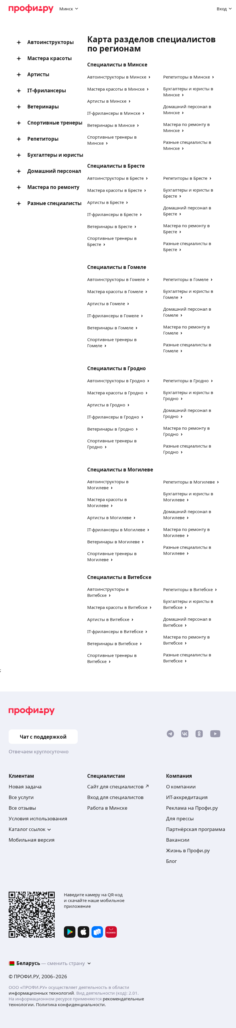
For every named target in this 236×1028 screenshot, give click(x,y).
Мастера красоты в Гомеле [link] (115, 291)
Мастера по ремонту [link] (48, 187)
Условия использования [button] (38, 818)
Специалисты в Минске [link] (117, 64)
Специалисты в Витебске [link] (119, 577)
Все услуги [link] (21, 797)
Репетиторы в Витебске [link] (188, 589)
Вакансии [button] (177, 839)
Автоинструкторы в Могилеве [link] (108, 484)
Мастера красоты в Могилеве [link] (107, 502)
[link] (170, 735)
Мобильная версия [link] (32, 839)
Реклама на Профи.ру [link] (192, 808)
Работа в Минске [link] (107, 808)
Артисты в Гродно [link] (106, 405)
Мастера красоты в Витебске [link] (117, 607)
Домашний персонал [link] (48, 171)
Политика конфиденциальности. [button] (71, 1004)
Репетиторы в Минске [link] (186, 77)
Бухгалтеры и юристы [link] (48, 155)
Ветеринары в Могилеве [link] (113, 541)
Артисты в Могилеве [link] (109, 517)
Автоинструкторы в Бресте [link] (115, 178)
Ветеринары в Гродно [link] (110, 429)
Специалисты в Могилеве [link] (120, 469)
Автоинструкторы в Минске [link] (116, 77)
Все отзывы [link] (22, 808)
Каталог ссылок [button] (27, 829)
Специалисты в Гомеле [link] (116, 267)
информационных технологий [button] (41, 993)
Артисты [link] (38, 74)
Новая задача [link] (25, 786)
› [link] (149, 76)
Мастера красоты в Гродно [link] (115, 392)
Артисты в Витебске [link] (108, 619)
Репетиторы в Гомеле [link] (185, 279)
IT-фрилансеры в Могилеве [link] (116, 529)
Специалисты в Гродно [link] (116, 368)
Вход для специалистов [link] (115, 797)
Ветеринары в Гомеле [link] (110, 327)
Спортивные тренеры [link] (48, 122)
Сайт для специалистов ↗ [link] (118, 786)
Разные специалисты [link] (48, 203)
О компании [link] (181, 786)
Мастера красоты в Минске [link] (115, 89)
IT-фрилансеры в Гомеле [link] (113, 315)
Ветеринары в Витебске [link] (112, 643)
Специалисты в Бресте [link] (116, 166)
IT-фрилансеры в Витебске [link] (115, 631)
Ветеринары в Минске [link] (111, 125)
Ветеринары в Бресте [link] (109, 226)
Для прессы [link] (180, 818)
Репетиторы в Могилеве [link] (189, 482)
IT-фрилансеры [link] (46, 90)
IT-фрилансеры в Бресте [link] (112, 214)
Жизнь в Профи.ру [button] (188, 850)
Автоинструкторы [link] (48, 42)
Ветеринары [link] (43, 106)
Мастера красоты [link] (48, 58)
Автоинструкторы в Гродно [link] (116, 380)
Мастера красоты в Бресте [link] (114, 190)
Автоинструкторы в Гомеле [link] (116, 279)
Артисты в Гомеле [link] (106, 303)
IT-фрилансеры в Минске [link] (113, 113)
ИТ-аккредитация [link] (187, 797)
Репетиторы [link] (42, 138)
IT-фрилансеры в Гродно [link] (113, 417)
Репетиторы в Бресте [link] (185, 178)
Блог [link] (171, 861)
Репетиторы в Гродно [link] (186, 380)
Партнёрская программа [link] (195, 829)
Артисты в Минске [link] (106, 101)
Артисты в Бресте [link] (105, 202)
